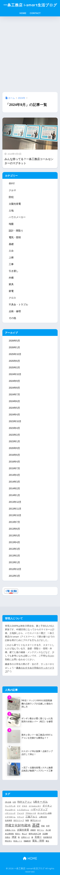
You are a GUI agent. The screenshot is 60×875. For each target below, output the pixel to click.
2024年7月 (14, 394)
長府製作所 (47, 837)
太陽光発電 (15, 203)
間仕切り (8, 841)
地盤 (11, 223)
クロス (12, 297)
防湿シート (17, 841)
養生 (47, 841)
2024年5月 (14, 407)
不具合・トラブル (18, 304)
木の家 (48, 830)
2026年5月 (14, 340)
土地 (11, 210)
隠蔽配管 (27, 841)
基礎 (11, 244)
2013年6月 (14, 528)
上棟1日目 (43, 817)
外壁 (48, 826)
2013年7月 (14, 522)
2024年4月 (14, 414)
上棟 (11, 257)
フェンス (20, 813)
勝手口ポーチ (35, 820)
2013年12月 (15, 502)
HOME (23, 13)
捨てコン (40, 830)
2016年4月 (14, 461)
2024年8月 (14, 387)
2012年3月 (14, 575)
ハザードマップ (39, 809)
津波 (14, 837)
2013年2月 (14, 555)
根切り (17, 834)
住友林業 (8, 820)
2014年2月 (14, 488)
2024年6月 (14, 401)
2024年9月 (14, 381)
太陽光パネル (10, 830)
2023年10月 (15, 421)
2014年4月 (14, 475)
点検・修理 (15, 311)
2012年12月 (15, 569)
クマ (18, 806)
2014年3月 (14, 481)
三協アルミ (31, 816)
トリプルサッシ (23, 810)
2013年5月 (14, 535)
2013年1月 (14, 562)
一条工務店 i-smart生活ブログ (30, 5)
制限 (27, 820)
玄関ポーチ (25, 837)
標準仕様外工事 (35, 834)
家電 (11, 291)
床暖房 (33, 830)
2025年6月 (14, 361)
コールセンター (35, 806)
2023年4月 (14, 428)
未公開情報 (9, 834)
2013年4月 (14, 542)
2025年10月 (15, 354)
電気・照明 (15, 237)
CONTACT (35, 13)
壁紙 (43, 826)
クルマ (12, 190)
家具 (11, 284)
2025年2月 (14, 367)
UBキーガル (40, 801)
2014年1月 (14, 495)
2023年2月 (14, 434)
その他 (12, 318)
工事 (11, 264)
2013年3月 (14, 548)
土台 (11, 250)
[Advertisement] (30, 54)
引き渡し (13, 271)
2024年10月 (15, 374)
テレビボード (10, 810)
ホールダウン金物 (44, 813)
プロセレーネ (30, 813)
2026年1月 (14, 347)
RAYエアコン (24, 802)
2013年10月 (15, 515)
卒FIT (12, 183)
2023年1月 (14, 441)
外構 (11, 277)
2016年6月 (14, 454)
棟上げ (24, 834)
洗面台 (7, 837)
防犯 (11, 197)
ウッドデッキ (10, 806)
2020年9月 (14, 448)
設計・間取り (16, 230)
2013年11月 (15, 508)
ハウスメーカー (17, 217)
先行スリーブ (18, 820)
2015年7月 (14, 468)
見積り (38, 837)
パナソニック (10, 813)
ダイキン (47, 805)
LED (14, 802)
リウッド (20, 817)
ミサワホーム (10, 817)
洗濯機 (45, 834)
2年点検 (8, 802)
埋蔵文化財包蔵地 (18, 825)
